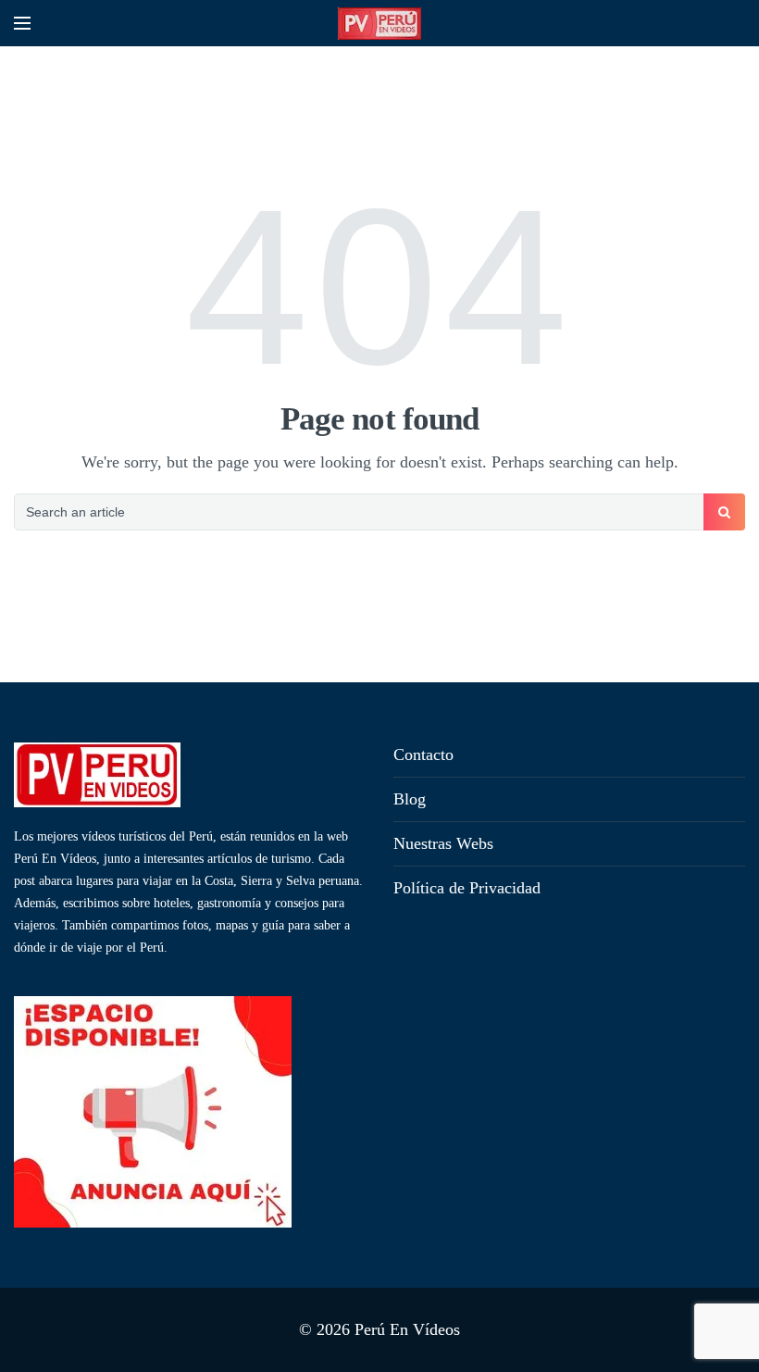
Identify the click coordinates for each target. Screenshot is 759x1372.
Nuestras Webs (443, 843)
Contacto (423, 754)
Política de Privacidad (467, 888)
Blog (409, 799)
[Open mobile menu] (22, 23)
